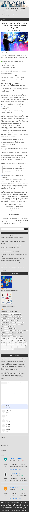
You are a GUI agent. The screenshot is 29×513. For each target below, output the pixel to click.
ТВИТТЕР (3, 345)
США (25, 343)
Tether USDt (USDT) (16, 459)
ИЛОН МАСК (4, 332)
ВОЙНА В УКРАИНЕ (17, 318)
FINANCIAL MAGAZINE (14, 8)
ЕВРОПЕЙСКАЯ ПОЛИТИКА (8, 326)
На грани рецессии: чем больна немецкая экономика (13, 241)
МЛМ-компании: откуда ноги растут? (9, 290)
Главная (3, 437)
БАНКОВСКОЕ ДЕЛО (16, 314)
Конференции (4, 447)
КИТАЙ (8, 338)
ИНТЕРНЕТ (20, 332)
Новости (17, 214)
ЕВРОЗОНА (4, 324)
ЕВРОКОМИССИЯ (12, 324)
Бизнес (2, 442)
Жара (18, 330)
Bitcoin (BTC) (14, 487)
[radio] (10, 209)
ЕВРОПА (21, 324)
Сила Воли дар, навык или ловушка (9, 311)
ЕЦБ (15, 330)
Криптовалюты (4, 445)
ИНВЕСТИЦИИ (12, 332)
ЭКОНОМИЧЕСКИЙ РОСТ (7, 349)
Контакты (3, 453)
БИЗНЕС (19, 316)
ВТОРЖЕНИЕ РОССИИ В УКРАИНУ (9, 320)
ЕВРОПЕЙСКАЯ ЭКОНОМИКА (8, 328)
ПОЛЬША (14, 340)
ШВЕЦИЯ (14, 347)
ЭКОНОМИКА (21, 347)
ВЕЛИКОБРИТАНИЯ (6, 318)
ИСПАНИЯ (20, 336)
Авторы (2, 455)
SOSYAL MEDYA (5, 314)
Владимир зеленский (6, 322)
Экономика (3, 450)
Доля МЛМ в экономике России (8, 306)
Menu (4, 20)
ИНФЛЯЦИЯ (4, 334)
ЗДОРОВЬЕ (24, 330)
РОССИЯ (9, 343)
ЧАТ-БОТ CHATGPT (6, 347)
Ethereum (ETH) (15, 473)
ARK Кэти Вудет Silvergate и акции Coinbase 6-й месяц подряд (14, 25)
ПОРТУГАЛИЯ (21, 340)
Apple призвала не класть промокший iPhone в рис (13, 262)
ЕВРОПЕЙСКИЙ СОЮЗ (6, 330)
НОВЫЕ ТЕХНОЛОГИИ (17, 338)
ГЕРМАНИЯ (15, 322)
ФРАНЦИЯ (24, 345)
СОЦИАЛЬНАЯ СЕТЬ (18, 343)
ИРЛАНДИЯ (11, 334)
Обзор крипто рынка (5, 340)
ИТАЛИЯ (3, 338)
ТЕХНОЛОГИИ (10, 345)
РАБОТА (3, 343)
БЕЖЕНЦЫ (4, 316)
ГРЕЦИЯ (22, 322)
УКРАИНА (18, 345)
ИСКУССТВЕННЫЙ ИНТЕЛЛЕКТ (9, 336)
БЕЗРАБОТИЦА (12, 316)
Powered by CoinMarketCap (14, 469)
